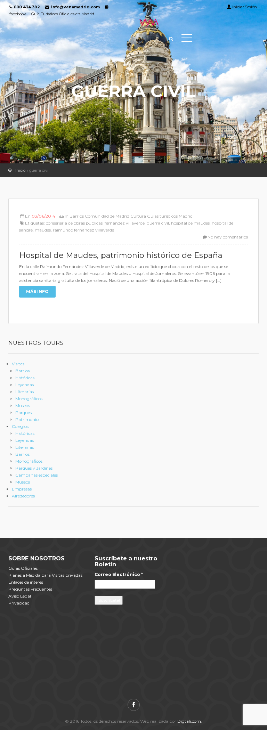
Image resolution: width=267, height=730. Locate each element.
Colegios (20, 426)
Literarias (24, 391)
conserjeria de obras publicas (74, 223)
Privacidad (19, 603)
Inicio (20, 170)
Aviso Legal (19, 596)
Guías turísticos (162, 216)
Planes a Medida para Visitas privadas (45, 575)
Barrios (77, 216)
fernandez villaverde (125, 223)
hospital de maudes (190, 223)
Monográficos (28, 398)
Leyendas (24, 384)
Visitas (18, 363)
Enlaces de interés (25, 582)
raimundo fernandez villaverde (83, 230)
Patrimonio (27, 419)
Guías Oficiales (23, 568)
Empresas (22, 489)
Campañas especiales (36, 475)
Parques (23, 412)
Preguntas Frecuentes (30, 589)
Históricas (24, 377)
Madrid (186, 216)
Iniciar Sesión (244, 7)
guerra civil (158, 223)
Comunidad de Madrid (107, 216)
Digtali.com (189, 721)
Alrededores (23, 495)
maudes (43, 230)
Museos (22, 405)
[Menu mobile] (186, 39)
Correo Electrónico (119, 574)
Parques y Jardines (33, 468)
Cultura (138, 216)
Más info (37, 291)
